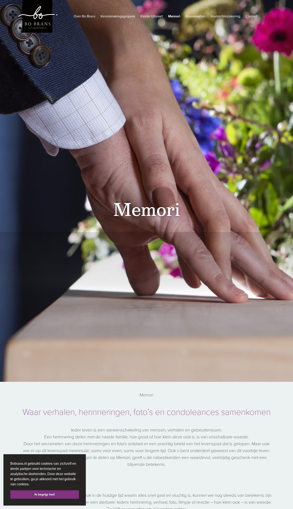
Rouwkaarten (195, 16)
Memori (174, 16)
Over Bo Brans (84, 16)
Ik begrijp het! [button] (45, 494)
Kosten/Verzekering (225, 16)
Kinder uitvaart (151, 16)
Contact (251, 16)
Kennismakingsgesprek (118, 16)
